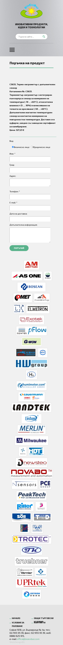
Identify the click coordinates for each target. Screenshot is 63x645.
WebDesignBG (17, 642)
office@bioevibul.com (28, 639)
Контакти (39, 622)
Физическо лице (21, 147)
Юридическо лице (41, 147)
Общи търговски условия (43, 619)
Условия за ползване (18, 623)
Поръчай (19, 248)
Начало (16, 618)
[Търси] (44, 36)
